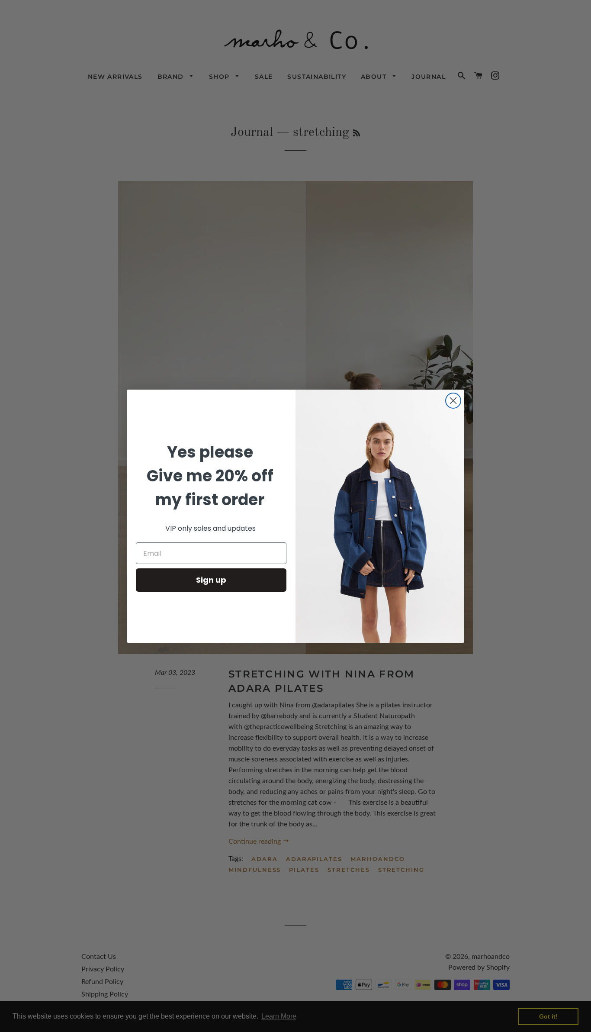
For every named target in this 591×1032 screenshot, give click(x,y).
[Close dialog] (453, 400)
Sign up (211, 579)
